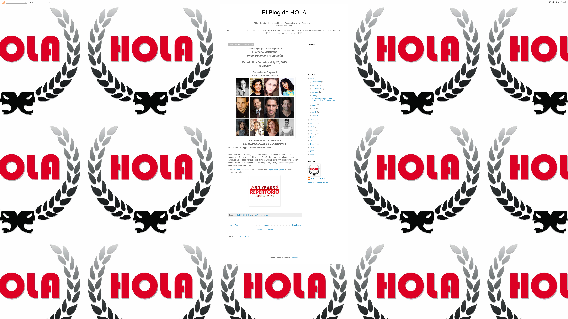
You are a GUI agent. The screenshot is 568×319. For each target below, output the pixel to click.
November (316, 82)
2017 (312, 123)
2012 (312, 141)
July (314, 96)
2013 (312, 137)
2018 (312, 120)
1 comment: (265, 215)
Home (265, 225)
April (314, 112)
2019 (312, 79)
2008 (312, 154)
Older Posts (296, 225)
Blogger (295, 257)
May (314, 109)
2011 (312, 144)
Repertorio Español (276, 170)
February (316, 115)
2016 (312, 127)
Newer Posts (234, 225)
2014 (312, 134)
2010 (312, 148)
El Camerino (238, 170)
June (314, 105)
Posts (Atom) (244, 236)
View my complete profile (318, 182)
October (315, 85)
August (315, 92)
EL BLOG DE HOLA (319, 179)
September (317, 89)
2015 (312, 130)
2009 (312, 151)
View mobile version (265, 230)
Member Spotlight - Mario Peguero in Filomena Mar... (324, 100)
